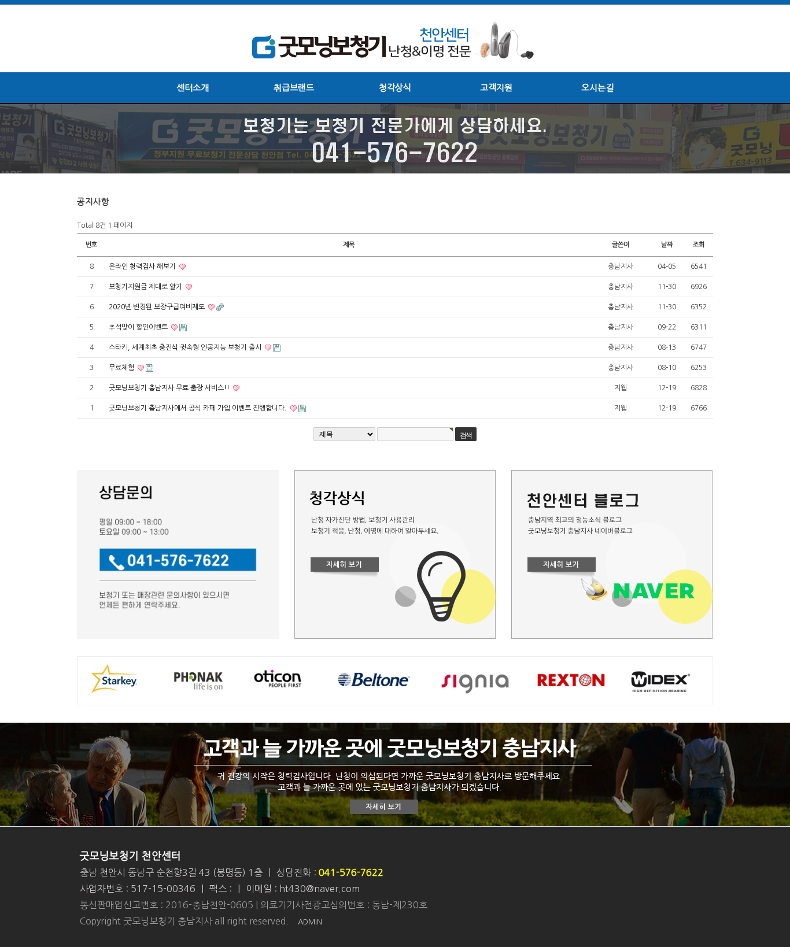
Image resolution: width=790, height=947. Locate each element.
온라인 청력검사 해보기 (143, 266)
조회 (698, 244)
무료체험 (122, 367)
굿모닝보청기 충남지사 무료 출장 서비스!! (170, 387)
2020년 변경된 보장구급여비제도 (157, 307)
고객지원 (496, 87)
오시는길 (597, 87)
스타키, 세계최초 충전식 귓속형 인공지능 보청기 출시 (186, 347)
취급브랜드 (294, 87)
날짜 (667, 244)
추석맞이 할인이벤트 (139, 327)
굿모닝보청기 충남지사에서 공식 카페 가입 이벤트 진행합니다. (199, 408)
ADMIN (310, 922)
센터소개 (192, 87)
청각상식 (395, 87)
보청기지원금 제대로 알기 (146, 286)
